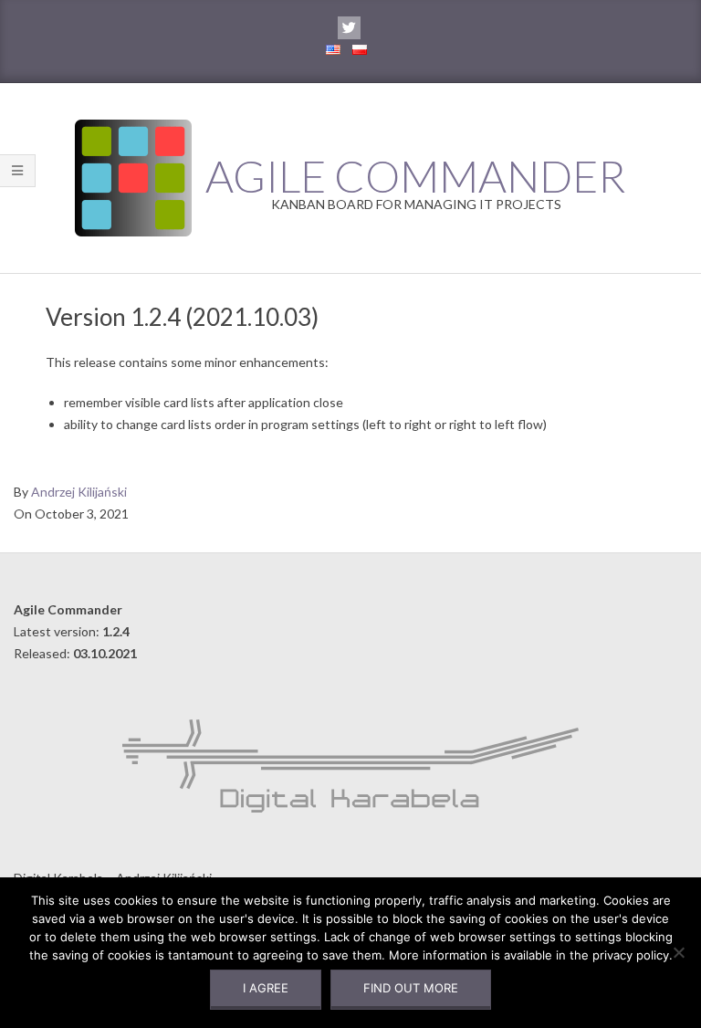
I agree (265, 988)
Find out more (410, 988)
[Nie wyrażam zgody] (678, 952)
